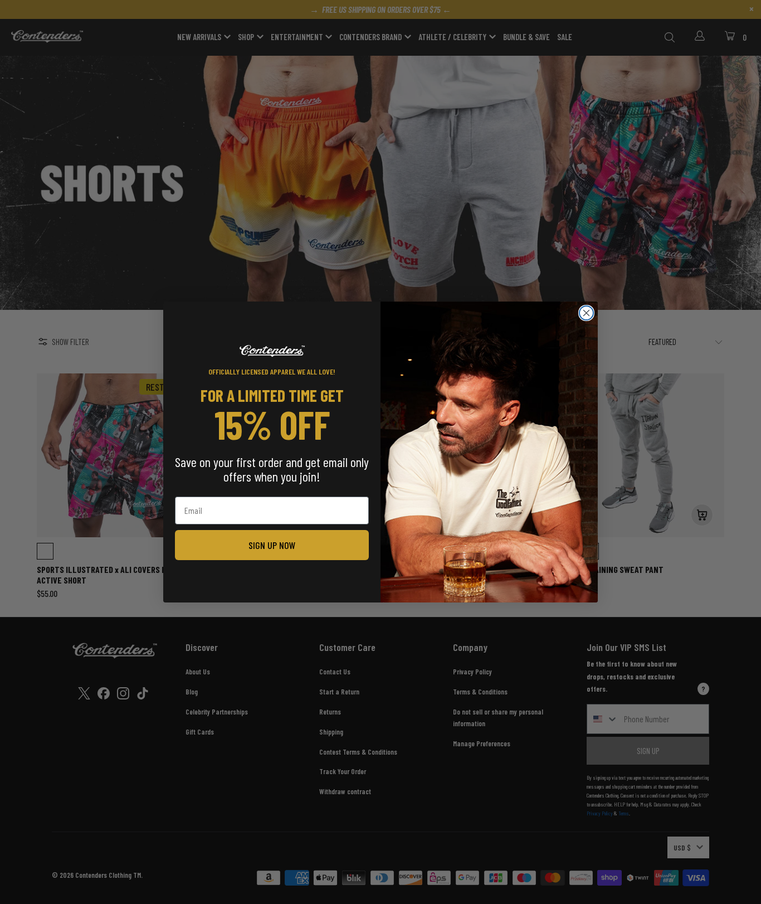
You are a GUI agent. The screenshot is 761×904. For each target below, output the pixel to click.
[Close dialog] (586, 313)
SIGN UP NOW (272, 545)
